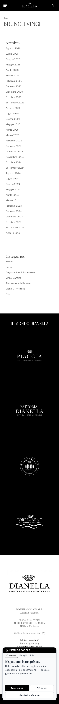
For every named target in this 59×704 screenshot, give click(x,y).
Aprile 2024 (12, 194)
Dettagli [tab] (23, 655)
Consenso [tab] (11, 655)
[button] (5, 5)
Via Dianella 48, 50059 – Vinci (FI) (29, 633)
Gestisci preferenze (29, 695)
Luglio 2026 (12, 53)
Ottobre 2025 (13, 97)
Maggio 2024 (13, 189)
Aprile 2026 (12, 70)
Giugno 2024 (13, 184)
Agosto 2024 (13, 173)
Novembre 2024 (15, 156)
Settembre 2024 (15, 167)
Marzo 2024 (12, 200)
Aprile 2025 (12, 129)
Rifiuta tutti (42, 688)
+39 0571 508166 (31, 640)
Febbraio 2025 (14, 140)
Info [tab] (32, 655)
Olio (8, 294)
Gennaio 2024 (14, 211)
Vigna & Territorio (15, 288)
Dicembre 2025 (14, 91)
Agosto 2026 (13, 48)
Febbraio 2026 (14, 80)
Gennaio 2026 (13, 86)
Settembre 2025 (15, 102)
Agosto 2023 (13, 232)
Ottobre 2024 (14, 162)
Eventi (9, 261)
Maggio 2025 (13, 124)
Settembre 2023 (15, 227)
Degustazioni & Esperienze (20, 272)
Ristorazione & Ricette (18, 283)
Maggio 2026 (13, 64)
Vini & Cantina (13, 277)
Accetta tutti (17, 688)
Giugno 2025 (13, 118)
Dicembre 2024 (14, 151)
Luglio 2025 (12, 113)
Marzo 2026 (12, 75)
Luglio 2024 (12, 178)
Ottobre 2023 (13, 222)
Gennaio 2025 (13, 146)
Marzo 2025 (12, 135)
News (9, 267)
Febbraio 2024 (14, 205)
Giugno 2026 (13, 59)
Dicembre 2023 (14, 216)
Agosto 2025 (13, 108)
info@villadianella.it (32, 646)
